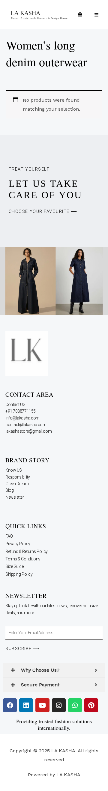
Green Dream (17, 483)
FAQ (9, 536)
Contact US (15, 404)
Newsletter (15, 497)
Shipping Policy (18, 574)
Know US (13, 470)
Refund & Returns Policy (26, 551)
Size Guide (14, 566)
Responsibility (18, 477)
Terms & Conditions (22, 559)
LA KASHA (25, 13)
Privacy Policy (17, 543)
